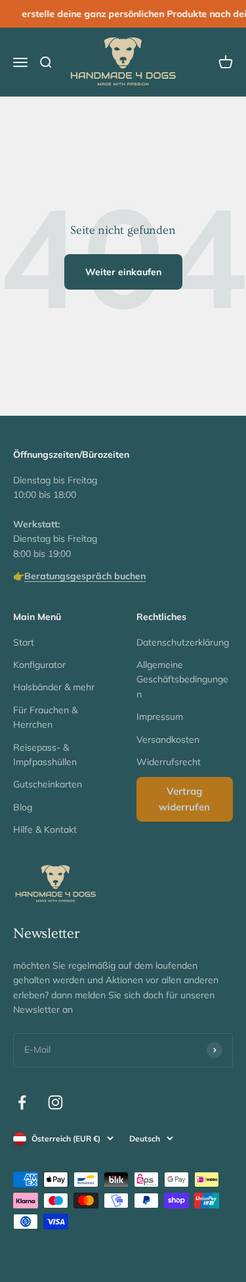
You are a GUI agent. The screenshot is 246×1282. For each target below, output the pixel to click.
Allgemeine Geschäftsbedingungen (182, 679)
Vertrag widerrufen (184, 799)
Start (23, 642)
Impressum (159, 716)
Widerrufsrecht (168, 762)
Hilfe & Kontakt (45, 829)
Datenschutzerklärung (182, 642)
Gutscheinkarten (47, 784)
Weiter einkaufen (123, 272)
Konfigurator (39, 665)
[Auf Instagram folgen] (55, 1102)
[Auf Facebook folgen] (22, 1102)
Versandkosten (167, 739)
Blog (22, 807)
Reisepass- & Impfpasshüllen (45, 754)
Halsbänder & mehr (53, 687)
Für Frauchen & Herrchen (45, 717)
